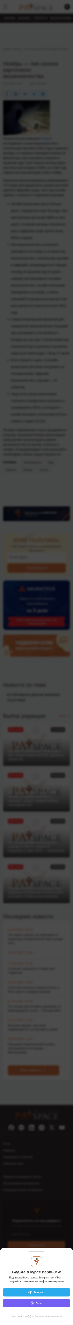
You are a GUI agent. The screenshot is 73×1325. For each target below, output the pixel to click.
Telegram (39, 1292)
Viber (39, 1303)
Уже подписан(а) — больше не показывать (36, 1316)
